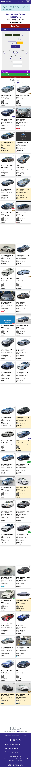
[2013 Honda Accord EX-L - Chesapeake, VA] (7, 136)
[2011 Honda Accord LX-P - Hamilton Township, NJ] (23, 183)
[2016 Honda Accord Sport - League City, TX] (23, 411)
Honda (8, 35)
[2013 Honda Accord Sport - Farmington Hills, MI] (23, 505)
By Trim (23, 35)
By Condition (22, 39)
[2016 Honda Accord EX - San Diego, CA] (7, 458)
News (21, 758)
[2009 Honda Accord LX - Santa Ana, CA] (23, 136)
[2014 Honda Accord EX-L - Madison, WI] (7, 206)
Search (10, 758)
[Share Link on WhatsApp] (17, 22)
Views (10, 65)
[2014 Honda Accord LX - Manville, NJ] (7, 594)
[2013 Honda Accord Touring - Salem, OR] (23, 571)
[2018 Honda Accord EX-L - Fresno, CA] (7, 617)
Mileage (22, 50)
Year (15, 55)
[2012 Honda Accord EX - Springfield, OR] (23, 366)
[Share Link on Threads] (16, 22)
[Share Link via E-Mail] (19, 22)
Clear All (20, 43)
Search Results (15, 46)
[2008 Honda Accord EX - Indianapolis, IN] (23, 113)
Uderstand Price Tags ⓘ (9, 83)
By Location (14, 39)
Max (14, 51)
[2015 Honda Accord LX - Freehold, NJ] (23, 528)
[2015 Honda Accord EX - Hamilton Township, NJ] (7, 411)
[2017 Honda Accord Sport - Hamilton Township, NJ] (7, 342)
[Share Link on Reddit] (12, 22)
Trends (26, 758)
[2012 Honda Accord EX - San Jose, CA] (7, 296)
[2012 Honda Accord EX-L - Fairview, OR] (7, 571)
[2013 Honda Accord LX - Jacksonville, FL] (23, 272)
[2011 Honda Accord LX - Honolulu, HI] (23, 342)
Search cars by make (11, 748)
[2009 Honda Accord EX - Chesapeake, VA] (7, 89)
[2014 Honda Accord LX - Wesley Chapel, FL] (23, 594)
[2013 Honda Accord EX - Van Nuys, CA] (7, 505)
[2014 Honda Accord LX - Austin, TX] (7, 434)
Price (9, 50)
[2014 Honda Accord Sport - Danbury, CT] (7, 319)
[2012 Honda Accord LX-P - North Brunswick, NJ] (7, 113)
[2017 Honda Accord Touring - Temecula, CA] (7, 664)
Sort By (10, 62)
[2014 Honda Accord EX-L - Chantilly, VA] (7, 249)
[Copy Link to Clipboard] (21, 22)
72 (18, 80)
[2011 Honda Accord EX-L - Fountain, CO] (23, 641)
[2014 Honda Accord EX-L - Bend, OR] (7, 641)
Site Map (16, 758)
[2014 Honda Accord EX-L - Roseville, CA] (23, 458)
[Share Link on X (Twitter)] (14, 22)
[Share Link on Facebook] (10, 22)
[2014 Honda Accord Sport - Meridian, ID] (7, 688)
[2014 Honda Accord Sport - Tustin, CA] (23, 664)
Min (11, 56)
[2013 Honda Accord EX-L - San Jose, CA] (7, 481)
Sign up (23, 1)
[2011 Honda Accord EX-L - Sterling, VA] (23, 89)
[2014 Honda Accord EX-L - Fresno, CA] (23, 688)
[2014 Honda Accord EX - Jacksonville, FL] (7, 183)
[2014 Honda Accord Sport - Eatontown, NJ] (23, 249)
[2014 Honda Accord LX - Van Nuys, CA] (23, 296)
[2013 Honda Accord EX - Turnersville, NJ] (23, 319)
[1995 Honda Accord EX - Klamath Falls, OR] (23, 159)
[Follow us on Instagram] (20, 740)
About (5, 758)
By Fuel (7, 39)
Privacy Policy (19, 760)
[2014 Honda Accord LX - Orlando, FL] (23, 481)
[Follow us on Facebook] (11, 740)
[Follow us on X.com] (17, 740)
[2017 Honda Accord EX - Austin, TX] (7, 366)
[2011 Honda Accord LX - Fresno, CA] (7, 159)
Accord (16, 35)
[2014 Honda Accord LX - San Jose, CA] (23, 206)
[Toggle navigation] (28, 2)
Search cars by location (12, 744)
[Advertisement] (15, 233)
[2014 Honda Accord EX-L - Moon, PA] (7, 272)
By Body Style (12, 43)
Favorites (11, 760)
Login (19, 1)
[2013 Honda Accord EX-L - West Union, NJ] (23, 434)
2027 (20, 56)
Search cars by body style (13, 752)
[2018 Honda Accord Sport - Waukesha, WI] (23, 617)
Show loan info (23, 83)
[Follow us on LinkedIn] (14, 740)
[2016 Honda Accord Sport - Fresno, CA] (7, 528)
